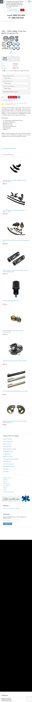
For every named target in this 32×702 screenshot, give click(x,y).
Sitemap (5, 487)
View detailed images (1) (11, 53)
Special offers (6, 485)
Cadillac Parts (6, 454)
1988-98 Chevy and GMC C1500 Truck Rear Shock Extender (14, 181)
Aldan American (7, 461)
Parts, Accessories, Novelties (10, 459)
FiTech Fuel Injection (8, 464)
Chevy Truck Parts (8, 441)
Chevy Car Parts (7, 439)
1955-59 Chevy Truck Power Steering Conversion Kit (16, 241)
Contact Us (4, 695)
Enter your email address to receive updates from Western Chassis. (14, 517)
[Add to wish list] (19, 97)
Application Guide (7, 477)
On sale (5, 489)
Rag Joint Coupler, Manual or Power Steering (15, 360)
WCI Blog (5, 479)
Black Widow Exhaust (9, 466)
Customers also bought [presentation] (8, 154)
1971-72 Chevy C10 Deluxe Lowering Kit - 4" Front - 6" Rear (14, 211)
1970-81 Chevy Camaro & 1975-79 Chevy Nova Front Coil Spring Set (15, 271)
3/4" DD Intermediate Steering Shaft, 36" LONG (15, 391)
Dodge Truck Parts (8, 451)
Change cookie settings (8, 491)
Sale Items (6, 471)
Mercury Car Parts (8, 456)
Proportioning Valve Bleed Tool (11, 300)
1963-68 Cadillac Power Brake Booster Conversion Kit (13, 331)
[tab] (15, 154)
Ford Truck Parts (7, 446)
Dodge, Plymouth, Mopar (9, 449)
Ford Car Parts (7, 444)
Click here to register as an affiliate (11, 508)
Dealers (5, 481)
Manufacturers (6, 483)
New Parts (6, 469)
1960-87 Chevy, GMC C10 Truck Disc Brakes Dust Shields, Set (15, 422)
